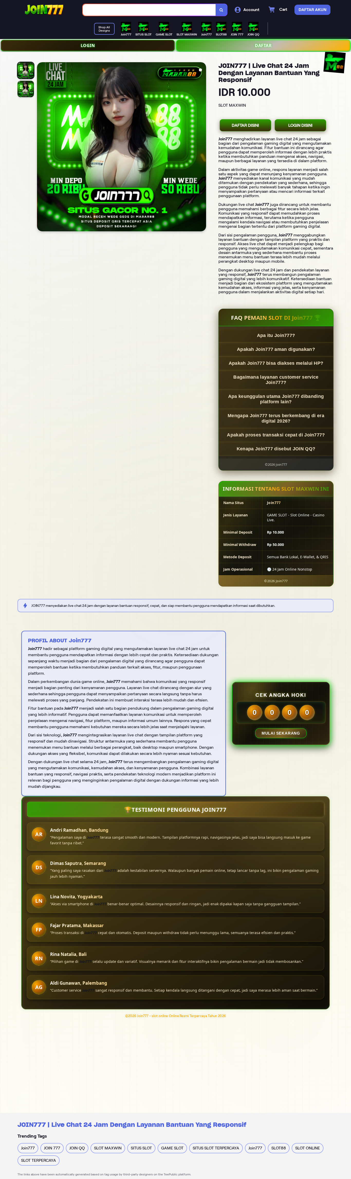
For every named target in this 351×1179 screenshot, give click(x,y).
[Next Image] (202, 147)
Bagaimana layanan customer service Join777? (275, 379)
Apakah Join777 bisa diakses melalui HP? (276, 363)
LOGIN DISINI (300, 125)
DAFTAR (263, 45)
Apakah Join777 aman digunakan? (276, 349)
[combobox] (149, 10)
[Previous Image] (41, 147)
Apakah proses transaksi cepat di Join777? (276, 434)
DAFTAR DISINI (245, 125)
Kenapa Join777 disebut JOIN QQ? (276, 448)
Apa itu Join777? (276, 335)
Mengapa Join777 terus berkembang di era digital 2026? (276, 418)
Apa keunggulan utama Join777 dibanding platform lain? (276, 399)
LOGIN (88, 45)
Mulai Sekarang (281, 733)
